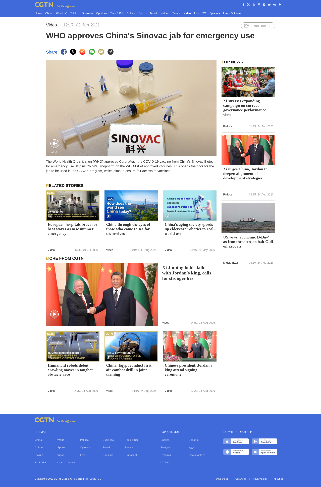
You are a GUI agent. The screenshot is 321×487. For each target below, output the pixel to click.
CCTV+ (165, 463)
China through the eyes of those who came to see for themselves (128, 229)
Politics (74, 13)
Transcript (131, 455)
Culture (131, 13)
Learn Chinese (232, 13)
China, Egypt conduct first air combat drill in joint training (128, 370)
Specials (214, 13)
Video (187, 13)
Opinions (101, 13)
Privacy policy (260, 479)
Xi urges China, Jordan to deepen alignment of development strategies (245, 173)
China (48, 13)
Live (196, 13)
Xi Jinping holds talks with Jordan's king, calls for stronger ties (186, 273)
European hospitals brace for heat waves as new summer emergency (72, 229)
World (60, 13)
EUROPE (40, 463)
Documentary (197, 455)
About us (278, 479)
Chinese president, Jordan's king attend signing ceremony (188, 370)
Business (87, 13)
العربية (192, 448)
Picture (176, 13)
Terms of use (221, 479)
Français (165, 448)
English (165, 440)
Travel (153, 13)
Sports (142, 13)
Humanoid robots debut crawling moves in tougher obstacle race (70, 370)
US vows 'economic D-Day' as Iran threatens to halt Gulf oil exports (248, 241)
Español (194, 440)
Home (38, 13)
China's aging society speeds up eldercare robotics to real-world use (190, 229)
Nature (164, 13)
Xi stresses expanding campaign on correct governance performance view (244, 108)
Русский (165, 455)
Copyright (240, 479)
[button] (55, 144)
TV (204, 13)
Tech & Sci (116, 13)
